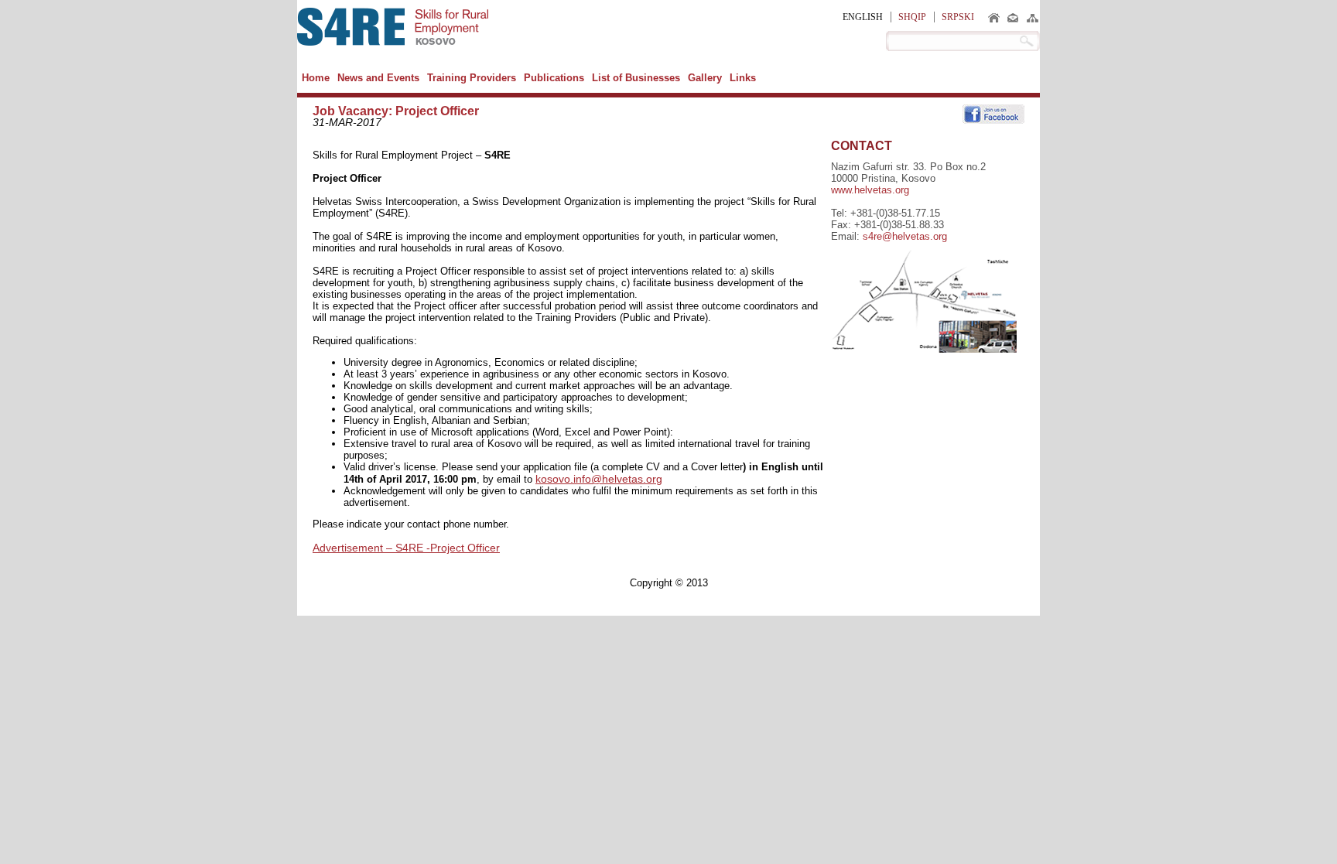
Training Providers (471, 78)
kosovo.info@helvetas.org (598, 479)
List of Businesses (636, 78)
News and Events (378, 78)
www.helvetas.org (870, 190)
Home (316, 78)
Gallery (705, 78)
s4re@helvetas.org (905, 236)
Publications (554, 78)
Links (743, 78)
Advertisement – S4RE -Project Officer (406, 547)
